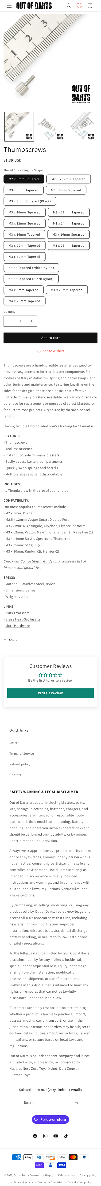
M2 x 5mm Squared (24, 179)
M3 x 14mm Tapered (69, 223)
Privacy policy (88, 1175)
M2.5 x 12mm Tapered (68, 179)
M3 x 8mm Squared (66, 190)
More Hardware (17, 625)
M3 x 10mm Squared (25, 212)
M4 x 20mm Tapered (67, 290)
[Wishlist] (79, 5)
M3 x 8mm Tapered (24, 190)
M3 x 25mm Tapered (69, 245)
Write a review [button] (50, 693)
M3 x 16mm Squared (69, 234)
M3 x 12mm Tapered (69, 212)
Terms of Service (21, 753)
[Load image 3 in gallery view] (81, 126)
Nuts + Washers (17, 613)
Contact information (50, 1182)
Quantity (9, 312)
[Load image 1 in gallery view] (19, 126)
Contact (15, 775)
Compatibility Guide (36, 561)
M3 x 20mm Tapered (24, 245)
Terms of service (23, 1182)
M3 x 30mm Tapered (24, 256)
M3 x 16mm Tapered (24, 234)
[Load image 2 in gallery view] (50, 126)
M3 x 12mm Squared (25, 223)
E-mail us (87, 426)
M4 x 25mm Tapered (24, 301)
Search (14, 743)
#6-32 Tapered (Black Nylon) (31, 279)
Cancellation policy (80, 1182)
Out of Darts (21, 1175)
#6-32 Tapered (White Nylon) (31, 268)
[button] (9, 5)
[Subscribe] (76, 1102)
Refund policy (19, 764)
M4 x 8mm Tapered (24, 290)
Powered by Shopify (42, 1175)
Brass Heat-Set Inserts (22, 619)
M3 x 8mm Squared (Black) (30, 201)
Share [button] (13, 639)
